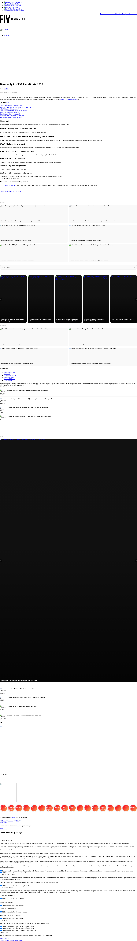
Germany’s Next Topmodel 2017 (68, 99)
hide (7, 102)
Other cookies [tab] (4, 920)
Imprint (13, 817)
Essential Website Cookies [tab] (7, 850)
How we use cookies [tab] (6, 840)
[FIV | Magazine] (12, 22)
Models (3, 821)
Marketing (11, 821)
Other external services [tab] (6, 887)
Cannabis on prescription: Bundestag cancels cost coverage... (114, 14)
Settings (4, 829)
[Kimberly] (56, 79)
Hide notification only (15, 940)
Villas (17, 821)
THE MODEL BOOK (8, 185)
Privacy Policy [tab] (4, 932)
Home (1, 92)
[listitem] (3, 809)
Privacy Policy (4, 938)
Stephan (6, 89)
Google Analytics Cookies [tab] (7, 874)
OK (1, 829)
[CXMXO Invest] (20, 821)
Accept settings (4, 940)
